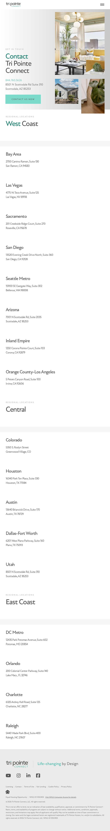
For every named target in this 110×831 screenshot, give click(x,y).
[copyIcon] (7, 792)
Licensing (9, 787)
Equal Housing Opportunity (16, 797)
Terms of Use (29, 787)
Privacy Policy (66, 787)
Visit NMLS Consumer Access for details (60, 797)
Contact (18, 787)
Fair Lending (41, 787)
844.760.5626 (13, 80)
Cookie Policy (53, 787)
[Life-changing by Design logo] (58, 764)
